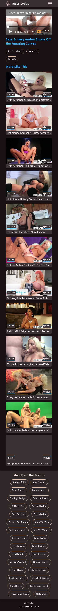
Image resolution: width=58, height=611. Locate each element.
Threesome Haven (20, 594)
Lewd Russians (39, 554)
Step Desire (16, 586)
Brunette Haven (40, 498)
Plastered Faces (38, 570)
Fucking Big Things (18, 522)
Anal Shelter (39, 482)
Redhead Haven (17, 578)
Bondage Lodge (17, 498)
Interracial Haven (17, 530)
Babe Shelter (18, 490)
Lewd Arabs (40, 538)
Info (13, 59)
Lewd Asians (18, 546)
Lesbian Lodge (19, 538)
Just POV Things (41, 530)
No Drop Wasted (17, 562)
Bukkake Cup (18, 506)
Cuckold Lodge (39, 506)
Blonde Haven (39, 490)
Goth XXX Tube (42, 522)
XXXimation (41, 594)
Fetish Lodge (40, 514)
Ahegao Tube (19, 482)
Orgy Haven (17, 570)
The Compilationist (38, 586)
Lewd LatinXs (17, 554)
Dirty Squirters (19, 514)
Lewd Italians (39, 546)
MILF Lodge (20, 3)
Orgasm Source (41, 562)
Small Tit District (40, 578)
